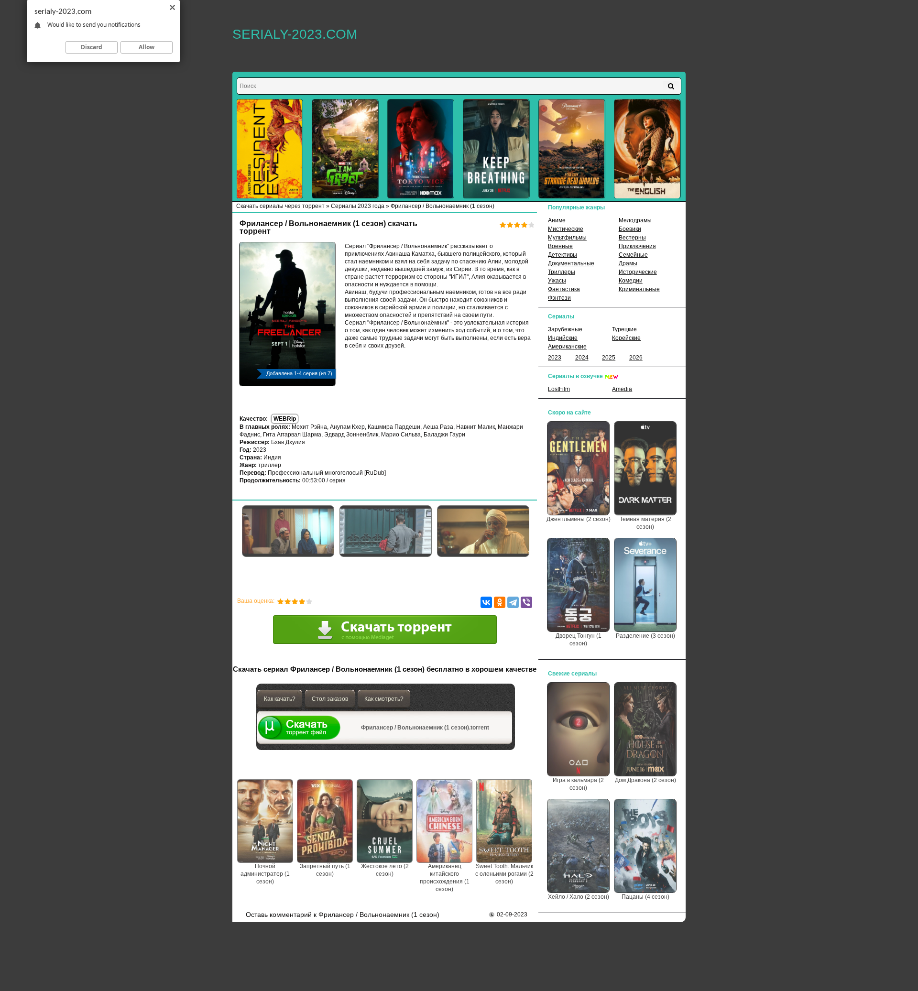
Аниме (557, 220)
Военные (560, 246)
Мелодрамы (635, 220)
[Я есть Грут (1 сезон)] (345, 148)
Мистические (565, 229)
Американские (567, 346)
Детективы (562, 254)
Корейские (626, 338)
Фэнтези (559, 297)
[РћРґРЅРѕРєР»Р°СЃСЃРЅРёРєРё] (499, 602)
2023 (554, 357)
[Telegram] (513, 602)
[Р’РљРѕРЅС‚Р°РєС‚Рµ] (486, 602)
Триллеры (561, 272)
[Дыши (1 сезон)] (496, 148)
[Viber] (526, 602)
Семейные (633, 254)
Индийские (563, 338)
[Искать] (671, 86)
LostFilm (559, 389)
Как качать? (279, 699)
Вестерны (632, 237)
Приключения (637, 246)
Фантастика (564, 289)
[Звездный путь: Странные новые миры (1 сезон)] (572, 148)
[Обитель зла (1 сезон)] (270, 148)
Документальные (571, 263)
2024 (582, 357)
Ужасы (557, 280)
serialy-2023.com (294, 34)
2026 (636, 357)
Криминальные (639, 289)
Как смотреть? (384, 699)
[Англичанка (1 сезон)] (647, 148)
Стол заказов (330, 699)
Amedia (622, 389)
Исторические (638, 272)
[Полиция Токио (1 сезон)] (421, 148)
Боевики (630, 229)
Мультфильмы (567, 237)
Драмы (628, 263)
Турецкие (624, 329)
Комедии (631, 280)
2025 (608, 357)
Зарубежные (565, 329)
